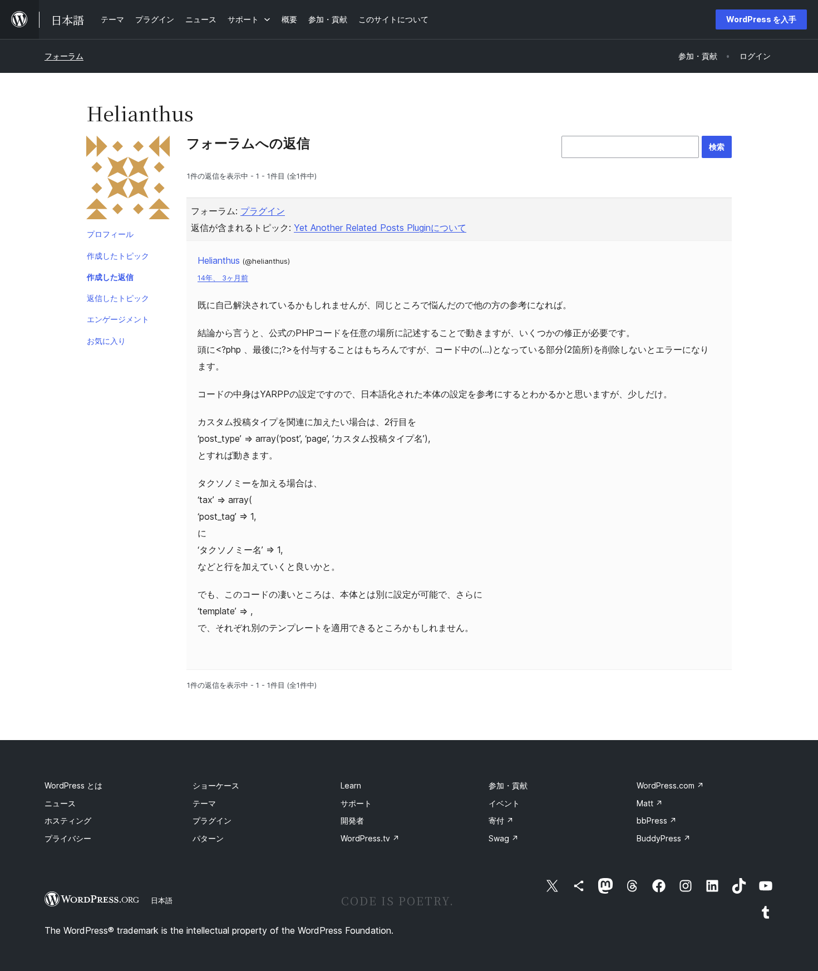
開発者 (352, 820)
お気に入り (106, 341)
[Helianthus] (128, 180)
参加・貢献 (508, 785)
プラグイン (262, 210)
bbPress (657, 820)
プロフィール (110, 234)
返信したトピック (118, 298)
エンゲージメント (118, 319)
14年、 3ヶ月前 (223, 278)
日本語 (162, 900)
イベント (504, 803)
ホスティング (68, 820)
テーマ (204, 803)
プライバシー (68, 838)
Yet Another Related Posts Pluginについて (380, 227)
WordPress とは (73, 785)
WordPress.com (670, 785)
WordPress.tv (370, 838)
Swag (504, 838)
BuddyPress (664, 838)
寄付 (501, 820)
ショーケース (216, 785)
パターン (208, 838)
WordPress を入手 (761, 19)
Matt (650, 803)
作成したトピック (118, 255)
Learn (351, 785)
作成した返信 (110, 277)
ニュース (60, 803)
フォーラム (64, 56)
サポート (356, 803)
